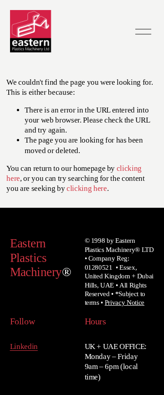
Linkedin (24, 346)
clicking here (87, 188)
